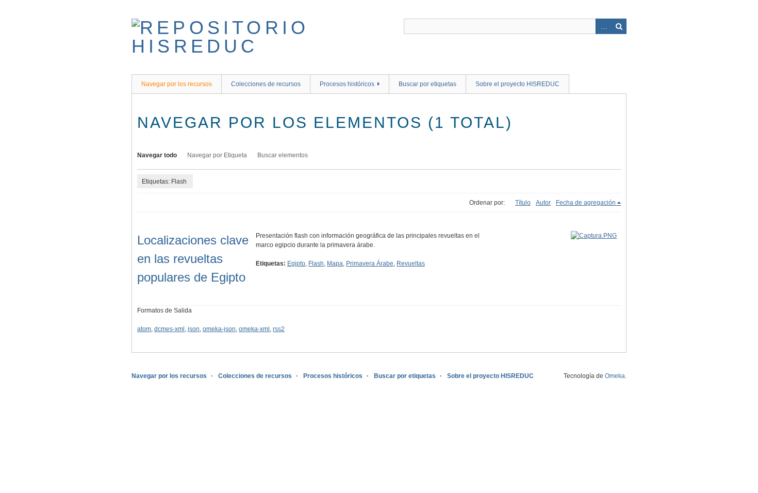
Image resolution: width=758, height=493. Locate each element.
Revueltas (411, 263)
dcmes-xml (169, 329)
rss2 (279, 329)
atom (144, 329)
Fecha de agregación (586, 202)
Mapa (335, 263)
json (194, 329)
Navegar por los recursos (176, 84)
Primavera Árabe (369, 263)
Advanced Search (603, 26)
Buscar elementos (282, 155)
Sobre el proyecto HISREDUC (517, 84)
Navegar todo (157, 155)
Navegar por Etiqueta (217, 155)
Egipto (296, 263)
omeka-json (219, 329)
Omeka (615, 376)
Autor (543, 202)
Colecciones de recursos (266, 84)
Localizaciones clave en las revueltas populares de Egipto (193, 258)
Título (523, 202)
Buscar (619, 26)
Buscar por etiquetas (427, 84)
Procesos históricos (347, 84)
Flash (316, 263)
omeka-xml (254, 329)
